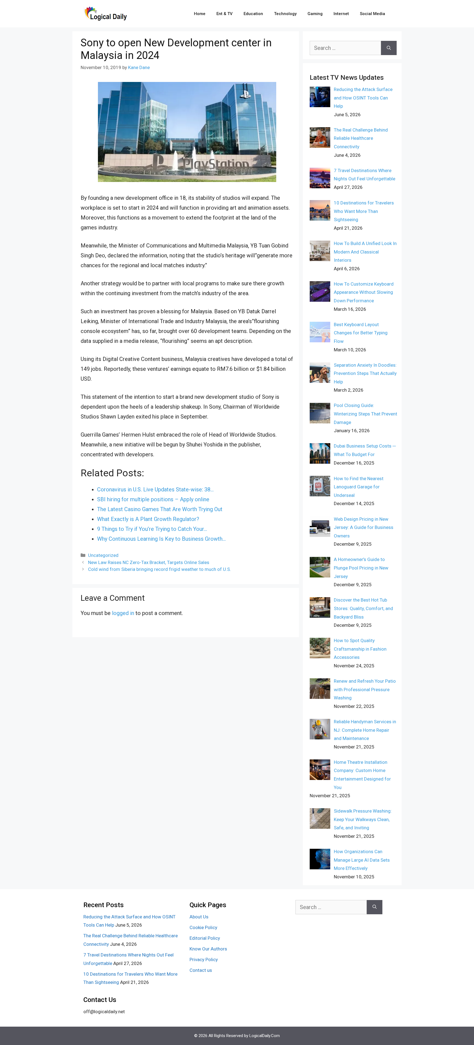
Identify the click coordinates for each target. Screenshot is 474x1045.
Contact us (201, 970)
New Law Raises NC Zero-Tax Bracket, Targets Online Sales (148, 562)
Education (253, 13)
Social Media (372, 13)
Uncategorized (103, 555)
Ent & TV (224, 13)
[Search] (389, 48)
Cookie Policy (203, 927)
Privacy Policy (204, 959)
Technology (285, 13)
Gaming (315, 13)
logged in (123, 613)
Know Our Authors (208, 949)
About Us (199, 916)
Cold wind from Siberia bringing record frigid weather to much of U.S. (159, 569)
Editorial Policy (205, 938)
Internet (341, 13)
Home (199, 13)
